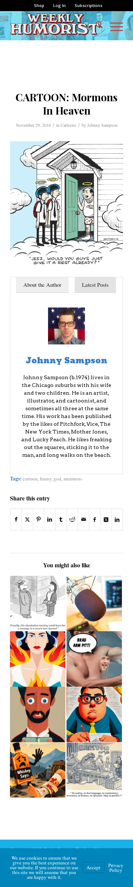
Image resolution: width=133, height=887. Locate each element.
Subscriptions (88, 5)
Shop (39, 5)
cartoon (30, 478)
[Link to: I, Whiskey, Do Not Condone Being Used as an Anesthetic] (37, 770)
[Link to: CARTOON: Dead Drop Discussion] (37, 603)
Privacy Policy (115, 867)
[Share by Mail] (83, 519)
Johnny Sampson (102, 125)
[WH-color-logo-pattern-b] (55, 25)
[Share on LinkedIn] (49, 519)
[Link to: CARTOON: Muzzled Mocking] (94, 770)
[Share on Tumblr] (61, 519)
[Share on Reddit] (72, 519)
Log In (59, 5)
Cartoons (68, 125)
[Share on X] (27, 519)
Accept (93, 867)
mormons (73, 478)
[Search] (95, 25)
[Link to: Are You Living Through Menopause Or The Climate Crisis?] (37, 659)
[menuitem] (39, 5)
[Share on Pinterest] (38, 519)
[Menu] (113, 25)
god (57, 478)
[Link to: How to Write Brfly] (94, 714)
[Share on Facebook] (15, 519)
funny (45, 478)
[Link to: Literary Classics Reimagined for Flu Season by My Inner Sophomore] (37, 714)
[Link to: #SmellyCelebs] (94, 659)
